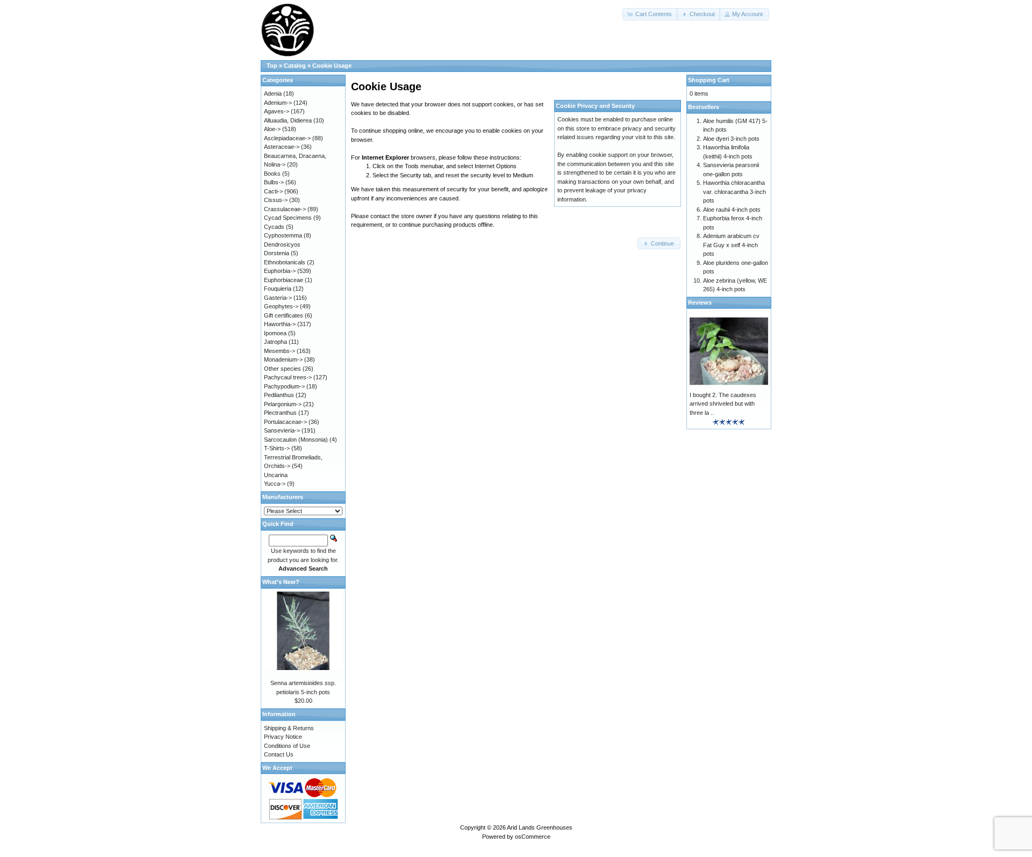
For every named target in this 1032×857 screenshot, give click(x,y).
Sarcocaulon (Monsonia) (296, 439)
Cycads (274, 227)
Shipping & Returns (289, 728)
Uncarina (276, 475)
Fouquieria (277, 288)
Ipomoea (275, 333)
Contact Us (278, 754)
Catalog (295, 65)
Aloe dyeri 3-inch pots (731, 138)
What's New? (280, 582)
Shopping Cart (708, 80)
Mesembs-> (279, 351)
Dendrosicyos (282, 244)
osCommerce (532, 836)
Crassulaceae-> (285, 209)
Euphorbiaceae (283, 280)
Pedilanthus (279, 395)
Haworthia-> (280, 324)
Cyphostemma (283, 235)
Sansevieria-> (282, 430)
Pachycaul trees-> (288, 377)
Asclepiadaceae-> (287, 138)
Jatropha (275, 342)
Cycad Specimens (288, 217)
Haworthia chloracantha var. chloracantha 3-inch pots (734, 191)
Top (272, 65)
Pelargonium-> (283, 404)
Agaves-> (276, 111)
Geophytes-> (281, 306)
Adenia (273, 93)
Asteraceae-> (281, 146)
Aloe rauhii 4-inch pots (732, 209)
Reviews (700, 302)
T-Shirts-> (277, 448)
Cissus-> (276, 200)
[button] (650, 14)
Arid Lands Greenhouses (539, 827)
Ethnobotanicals (284, 262)
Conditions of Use (287, 746)
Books (272, 173)
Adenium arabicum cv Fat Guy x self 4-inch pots (731, 245)
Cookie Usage (332, 65)
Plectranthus (280, 412)
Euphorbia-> (280, 271)
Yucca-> (274, 483)
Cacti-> (273, 191)
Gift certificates (283, 315)
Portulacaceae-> (285, 422)
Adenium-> (278, 102)
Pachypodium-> (284, 386)
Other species (282, 368)
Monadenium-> (283, 359)
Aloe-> (272, 129)
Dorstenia (276, 253)
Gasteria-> (278, 297)
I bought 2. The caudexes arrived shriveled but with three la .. (723, 404)
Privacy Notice (283, 736)
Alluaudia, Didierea (288, 120)
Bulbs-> (274, 182)
